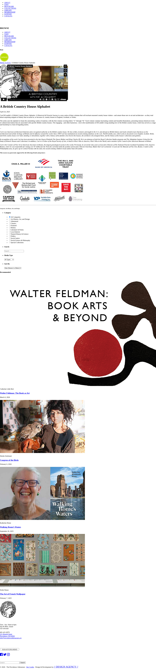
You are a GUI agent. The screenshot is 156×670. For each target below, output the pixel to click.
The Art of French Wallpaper (12, 594)
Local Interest (15, 232)
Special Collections (17, 242)
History (13, 228)
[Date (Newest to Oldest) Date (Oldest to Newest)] (12, 268)
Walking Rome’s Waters (10, 527)
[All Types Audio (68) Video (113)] (9, 259)
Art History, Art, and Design (20, 219)
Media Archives (5, 63)
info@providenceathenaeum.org (11, 638)
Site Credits (30, 667)
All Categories (15, 217)
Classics (13, 223)
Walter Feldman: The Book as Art (15, 393)
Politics (13, 236)
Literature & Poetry (17, 230)
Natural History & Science (19, 234)
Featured (14, 225)
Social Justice (15, 238)
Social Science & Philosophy (20, 240)
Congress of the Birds (9, 460)
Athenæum (14, 221)
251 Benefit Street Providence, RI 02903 (7, 635)
